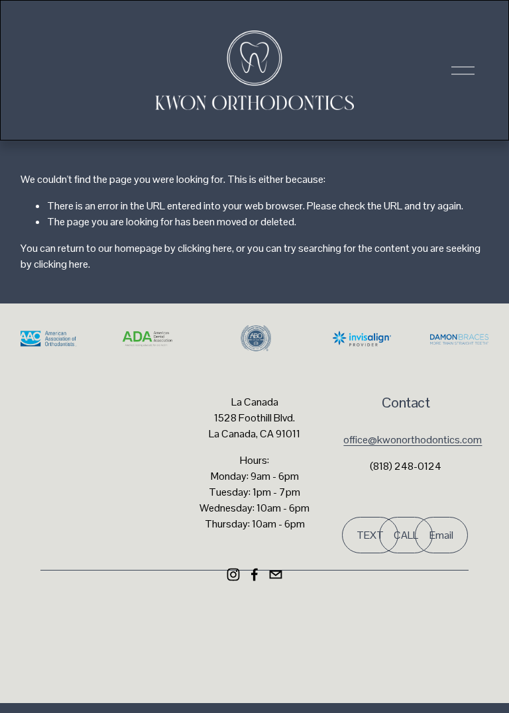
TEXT (370, 535)
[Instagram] (233, 574)
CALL (406, 535)
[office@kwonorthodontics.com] (275, 574)
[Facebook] (254, 574)
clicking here (205, 248)
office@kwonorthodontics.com (412, 440)
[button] (201, 619)
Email (441, 535)
